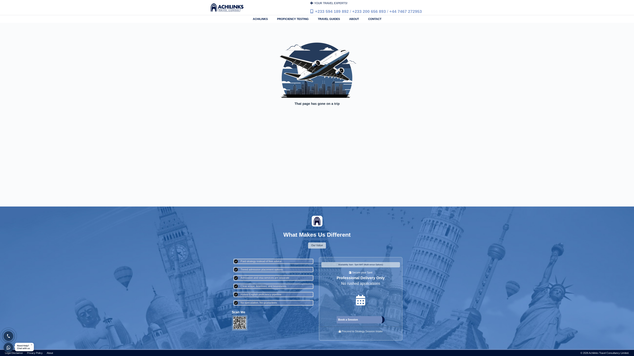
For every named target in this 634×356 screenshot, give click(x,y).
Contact (374, 19)
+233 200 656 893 (369, 11)
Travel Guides (329, 19)
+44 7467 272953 (405, 11)
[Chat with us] (8, 347)
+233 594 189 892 (332, 11)
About (354, 19)
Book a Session (348, 319)
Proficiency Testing (293, 19)
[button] (24, 347)
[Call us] (8, 336)
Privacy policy (35, 353)
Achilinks (260, 19)
